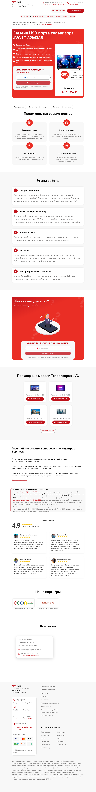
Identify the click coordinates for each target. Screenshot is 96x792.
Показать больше (48, 430)
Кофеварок (45, 735)
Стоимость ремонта (48, 686)
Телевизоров (46, 732)
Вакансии (57, 16)
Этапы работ (33, 107)
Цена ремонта (49, 16)
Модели (45, 107)
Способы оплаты (47, 715)
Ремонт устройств (37, 16)
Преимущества (19, 107)
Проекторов (45, 744)
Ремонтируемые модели (50, 703)
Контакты (65, 16)
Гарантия (56, 107)
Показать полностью (19, 480)
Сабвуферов (61, 744)
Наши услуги (46, 706)
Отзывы (72, 16)
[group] (23, 604)
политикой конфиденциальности (61, 357)
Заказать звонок (76, 10)
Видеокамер (45, 748)
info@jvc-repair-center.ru (22, 710)
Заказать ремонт (35, 399)
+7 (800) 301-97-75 (77, 2)
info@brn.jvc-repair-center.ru (31, 649)
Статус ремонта (60, 10)
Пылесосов (60, 735)
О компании (24, 16)
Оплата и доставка (48, 690)
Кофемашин (61, 732)
